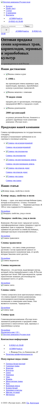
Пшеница (10, 375)
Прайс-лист (11, 8)
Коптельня (34, 403)
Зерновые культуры (14, 390)
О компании (11, 13)
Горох (8, 372)
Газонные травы (12, 366)
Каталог (9, 6)
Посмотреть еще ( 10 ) (10, 332)
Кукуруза (10, 370)
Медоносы (10, 395)
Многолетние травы (14, 381)
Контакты (10, 15)
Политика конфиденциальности (19, 354)
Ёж (28, 403)
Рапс (8, 383)
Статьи (9, 11)
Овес (8, 377)
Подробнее (5, 211)
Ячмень (9, 379)
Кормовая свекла (13, 386)
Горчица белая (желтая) (15, 364)
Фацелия (9, 368)
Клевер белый (12, 388)
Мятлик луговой (13, 392)
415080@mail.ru (15, 18)
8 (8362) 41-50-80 (15, 21)
